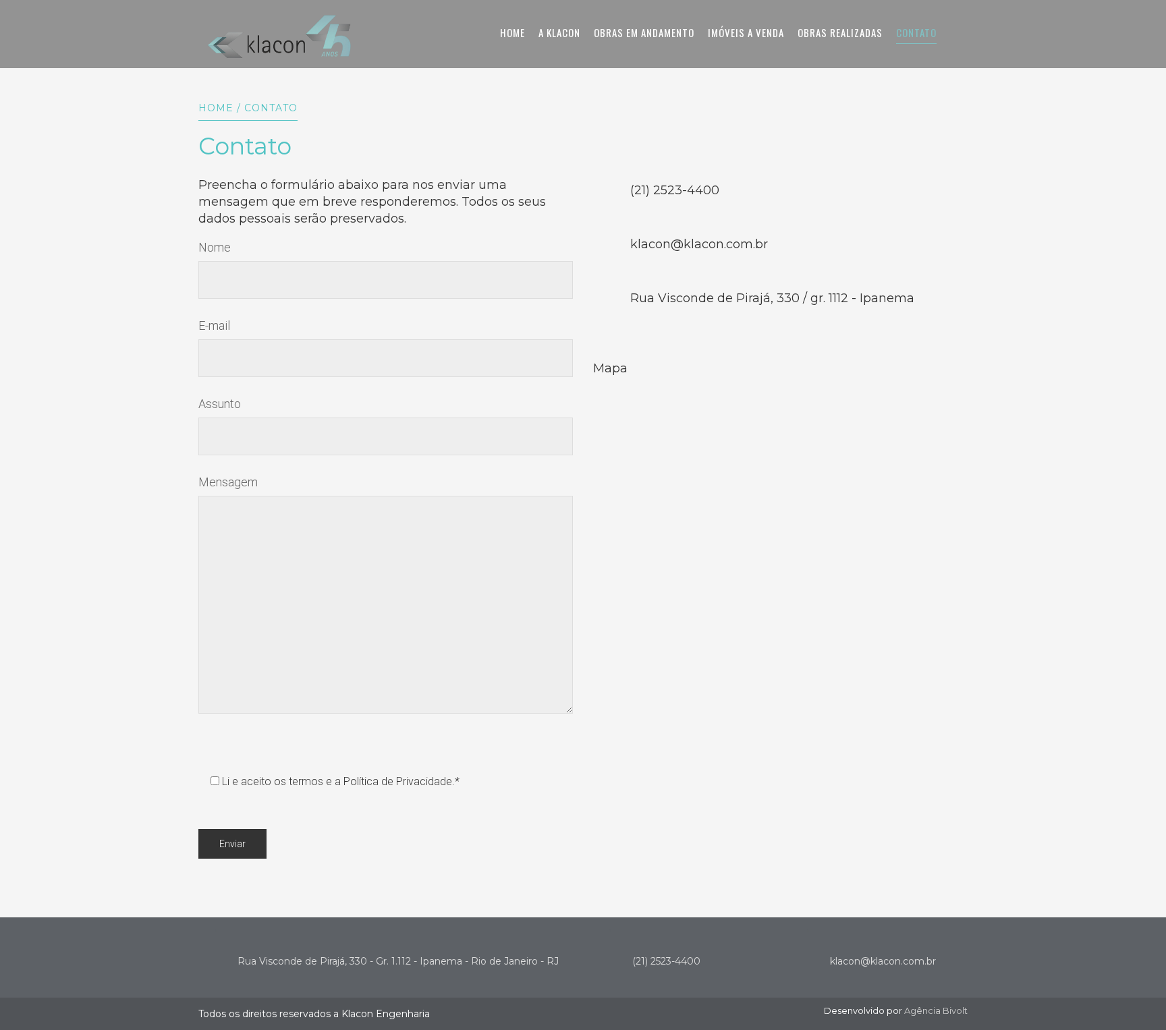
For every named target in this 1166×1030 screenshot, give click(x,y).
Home (215, 108)
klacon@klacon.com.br (883, 961)
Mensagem (228, 482)
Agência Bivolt (936, 1010)
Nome (214, 247)
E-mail (214, 325)
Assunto (219, 404)
